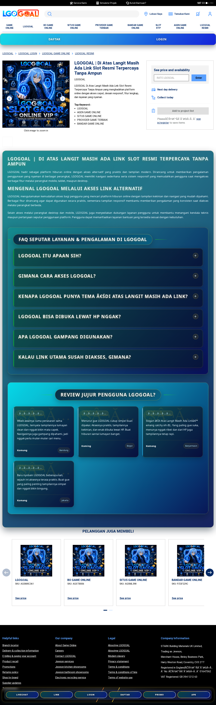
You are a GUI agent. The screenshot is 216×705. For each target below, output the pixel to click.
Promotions (8, 666)
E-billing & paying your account (19, 656)
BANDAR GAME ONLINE (135, 26)
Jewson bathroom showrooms (72, 672)
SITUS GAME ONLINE (74, 26)
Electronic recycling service (70, 677)
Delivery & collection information (20, 650)
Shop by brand (10, 677)
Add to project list (183, 110)
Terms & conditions (119, 666)
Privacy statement (118, 661)
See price (20, 598)
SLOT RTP (158, 26)
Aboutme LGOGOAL (119, 645)
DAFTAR (54, 39)
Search (49, 13)
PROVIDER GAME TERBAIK (104, 26)
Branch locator (10, 645)
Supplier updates (11, 682)
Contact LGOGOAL (65, 656)
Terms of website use (120, 677)
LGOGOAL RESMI (205, 26)
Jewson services (64, 661)
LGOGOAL (28, 26)
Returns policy (10, 672)
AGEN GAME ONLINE (180, 26)
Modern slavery (116, 656)
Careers (59, 650)
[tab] (105, 610)
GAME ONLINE (9, 26)
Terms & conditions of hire (122, 672)
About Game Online (65, 645)
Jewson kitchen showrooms (70, 666)
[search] (91, 13)
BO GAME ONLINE (48, 26)
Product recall (10, 661)
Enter (199, 77)
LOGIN (161, 39)
